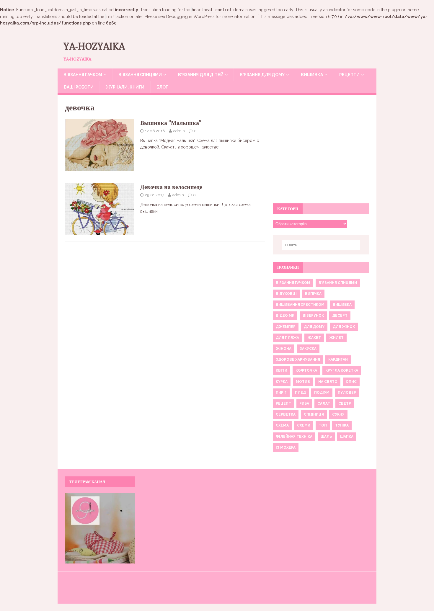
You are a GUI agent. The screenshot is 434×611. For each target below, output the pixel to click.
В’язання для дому (262, 74)
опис (351, 382)
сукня (338, 414)
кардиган (338, 359)
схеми (303, 425)
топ (323, 425)
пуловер (347, 393)
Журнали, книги (125, 87)
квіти (281, 370)
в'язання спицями (338, 283)
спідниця (314, 414)
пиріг (281, 393)
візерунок (313, 315)
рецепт (283, 403)
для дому (314, 327)
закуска (308, 349)
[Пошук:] (321, 245)
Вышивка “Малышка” (170, 122)
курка (282, 382)
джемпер (286, 327)
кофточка (306, 370)
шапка (346, 436)
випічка (313, 294)
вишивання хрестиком (300, 305)
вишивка (342, 305)
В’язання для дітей (200, 74)
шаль (326, 436)
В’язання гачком (82, 74)
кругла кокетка (341, 370)
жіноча (283, 349)
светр (344, 403)
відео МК (285, 315)
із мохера (286, 447)
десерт (339, 315)
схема (282, 425)
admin (179, 131)
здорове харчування (298, 359)
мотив (303, 382)
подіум (321, 393)
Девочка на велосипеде (171, 186)
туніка (342, 425)
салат (323, 403)
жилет (336, 338)
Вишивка (312, 74)
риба (304, 403)
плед (300, 393)
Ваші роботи (79, 87)
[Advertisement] (321, 152)
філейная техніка (294, 436)
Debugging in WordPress (190, 16)
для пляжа (287, 338)
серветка (286, 414)
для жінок (344, 327)
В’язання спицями (140, 74)
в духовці (286, 294)
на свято (327, 382)
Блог (162, 87)
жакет (314, 338)
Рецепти (349, 74)
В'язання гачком (293, 283)
